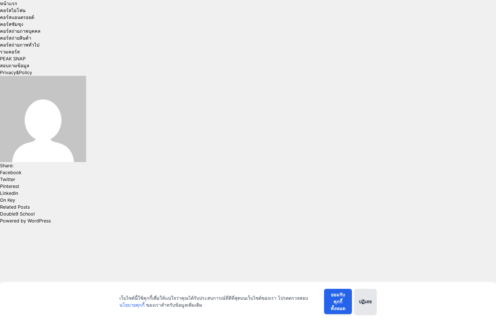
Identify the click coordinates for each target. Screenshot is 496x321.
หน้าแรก (8, 3)
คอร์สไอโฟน (13, 10)
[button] (248, 172)
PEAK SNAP (13, 58)
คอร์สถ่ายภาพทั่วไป (19, 45)
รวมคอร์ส (10, 52)
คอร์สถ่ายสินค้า (15, 38)
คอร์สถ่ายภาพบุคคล (20, 31)
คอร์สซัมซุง (11, 24)
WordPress (39, 221)
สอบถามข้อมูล (14, 65)
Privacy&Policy (16, 72)
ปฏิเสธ (365, 301)
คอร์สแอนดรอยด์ (17, 17)
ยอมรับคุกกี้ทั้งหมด (338, 301)
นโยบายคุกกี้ (132, 305)
